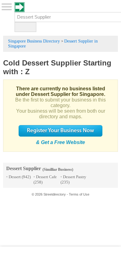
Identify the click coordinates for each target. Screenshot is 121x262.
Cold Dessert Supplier (42, 63)
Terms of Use (79, 194)
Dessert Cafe (46, 176)
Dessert (15, 176)
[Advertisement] (60, 254)
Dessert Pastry (74, 176)
